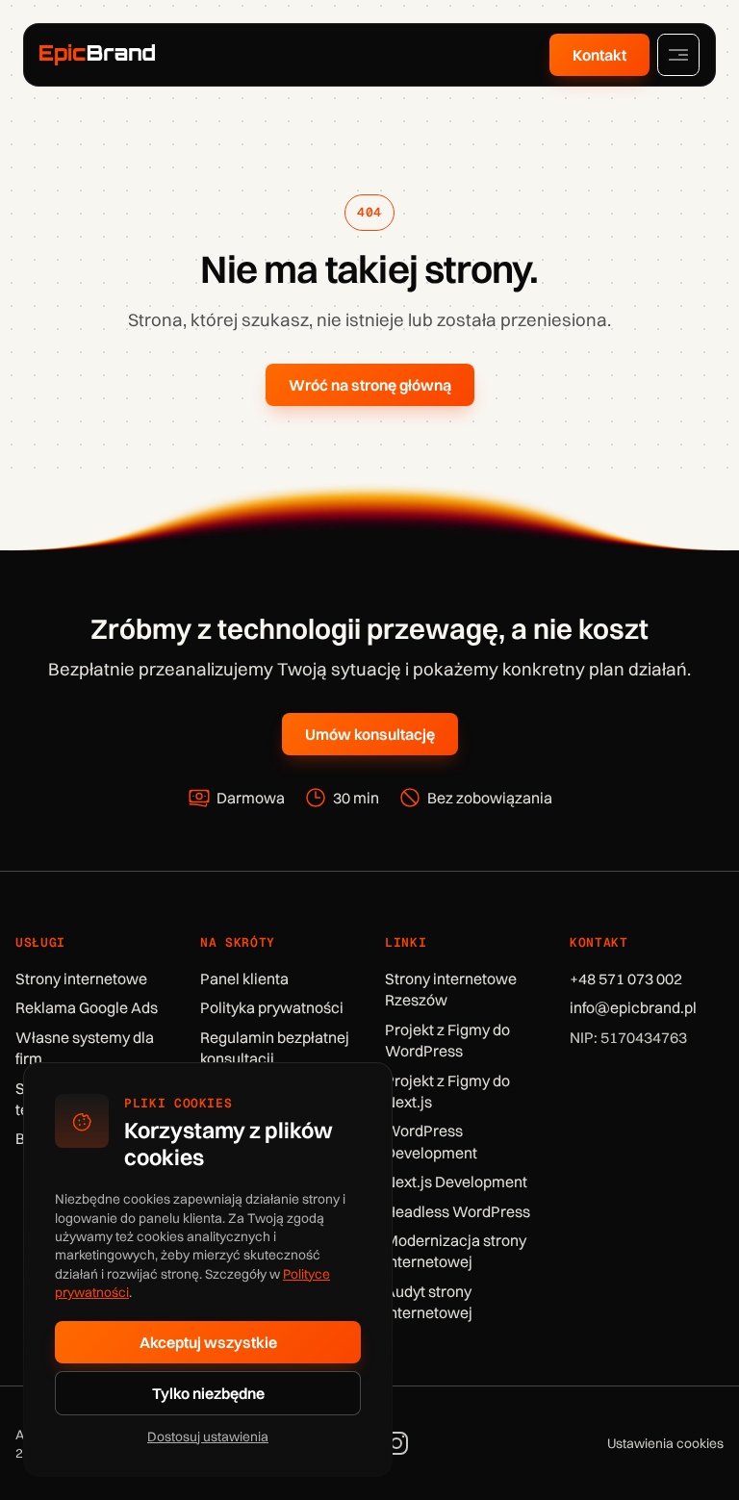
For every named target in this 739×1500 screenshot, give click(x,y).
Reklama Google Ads (86, 1007)
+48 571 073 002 (626, 978)
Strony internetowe (81, 978)
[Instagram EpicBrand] (396, 1443)
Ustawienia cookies (665, 1443)
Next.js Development (456, 1181)
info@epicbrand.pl (633, 1007)
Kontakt (599, 54)
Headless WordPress (457, 1211)
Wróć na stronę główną (370, 384)
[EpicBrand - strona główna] (97, 54)
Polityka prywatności (272, 1007)
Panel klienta (244, 978)
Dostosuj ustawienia (207, 1436)
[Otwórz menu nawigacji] (678, 55)
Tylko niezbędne (208, 1393)
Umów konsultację (370, 734)
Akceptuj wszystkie (208, 1342)
